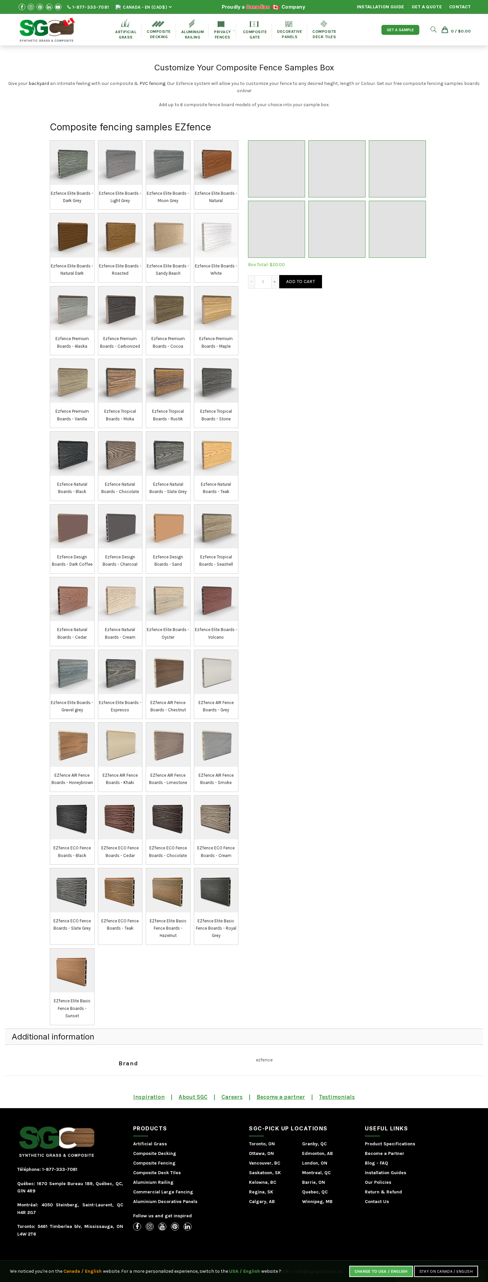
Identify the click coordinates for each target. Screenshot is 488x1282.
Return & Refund (383, 1192)
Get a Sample (400, 30)
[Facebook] (137, 1227)
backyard (39, 83)
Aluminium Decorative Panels (165, 1201)
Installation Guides (385, 1172)
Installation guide (380, 6)
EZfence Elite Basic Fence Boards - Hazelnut (168, 928)
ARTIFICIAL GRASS (125, 29)
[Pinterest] (175, 1227)
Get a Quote (427, 6)
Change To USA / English (381, 1271)
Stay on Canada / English (446, 1271)
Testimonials (337, 1097)
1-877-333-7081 (90, 7)
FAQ (384, 1163)
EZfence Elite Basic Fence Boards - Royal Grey (216, 928)
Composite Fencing (154, 1163)
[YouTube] (162, 1227)
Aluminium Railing (153, 1182)
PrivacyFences (222, 30)
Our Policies (378, 1182)
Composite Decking (159, 30)
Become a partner (281, 1097)
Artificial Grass (150, 1144)
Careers (232, 1097)
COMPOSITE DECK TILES (324, 29)
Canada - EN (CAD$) (144, 7)
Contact (460, 6)
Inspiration (149, 1097)
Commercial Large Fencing (163, 1192)
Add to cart (300, 281)
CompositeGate (255, 30)
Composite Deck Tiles (157, 1172)
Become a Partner (384, 1153)
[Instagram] (150, 1227)
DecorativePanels (289, 30)
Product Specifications (390, 1144)
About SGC (193, 1097)
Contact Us (377, 1201)
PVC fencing (152, 83)
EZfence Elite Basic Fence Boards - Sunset (72, 1008)
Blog (370, 1163)
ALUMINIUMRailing (192, 29)
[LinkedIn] (188, 1227)
